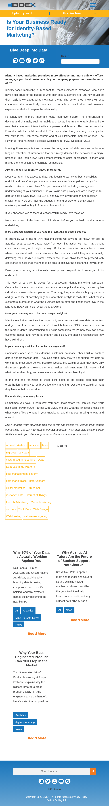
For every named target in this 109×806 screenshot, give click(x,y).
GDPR (45, 195)
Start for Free (71, 13)
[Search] (93, 771)
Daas (41, 459)
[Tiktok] (28, 60)
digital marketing (15, 487)
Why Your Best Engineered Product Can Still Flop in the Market (31, 659)
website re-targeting (35, 516)
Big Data (11, 452)
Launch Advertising (17, 502)
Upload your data (24, 13)
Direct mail (34, 487)
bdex (45, 445)
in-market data (14, 495)
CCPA (58, 195)
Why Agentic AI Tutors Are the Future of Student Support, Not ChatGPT (74, 558)
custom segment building (20, 459)
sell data (11, 509)
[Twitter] (35, 60)
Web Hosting (13, 516)
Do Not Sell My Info (57, 800)
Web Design (40, 509)
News (18, 624)
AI (16, 610)
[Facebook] (67, 781)
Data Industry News (27, 617)
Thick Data (24, 509)
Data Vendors (37, 480)
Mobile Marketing (41, 502)
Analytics (34, 445)
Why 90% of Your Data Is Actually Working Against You (31, 556)
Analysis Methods (16, 445)
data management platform (22, 473)
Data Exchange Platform (20, 466)
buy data (24, 452)
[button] (93, 5)
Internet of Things (36, 495)
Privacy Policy (79, 797)
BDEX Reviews (54, 789)
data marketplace (16, 480)
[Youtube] (22, 60)
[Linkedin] (15, 60)
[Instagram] (42, 60)
